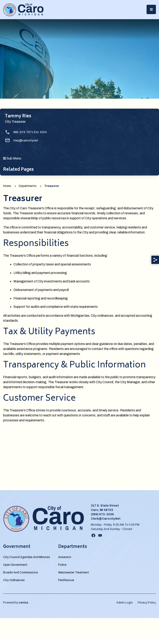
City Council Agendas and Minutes (26, 557)
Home (7, 186)
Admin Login (124, 602)
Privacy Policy (147, 602)
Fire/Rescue (66, 580)
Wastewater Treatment (73, 572)
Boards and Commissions (20, 572)
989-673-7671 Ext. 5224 (30, 132)
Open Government (15, 564)
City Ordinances (14, 580)
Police (62, 564)
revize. (24, 602)
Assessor (64, 557)
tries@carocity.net (25, 140)
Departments (27, 186)
